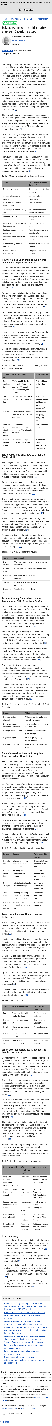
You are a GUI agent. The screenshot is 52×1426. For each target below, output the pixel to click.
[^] (9, 24)
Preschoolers (43, 19)
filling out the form (27, 1408)
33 (12, 1117)
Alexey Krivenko (7, 51)
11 (35, 477)
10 (18, 360)
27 (48, 950)
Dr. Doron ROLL (19, 41)
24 (36, 829)
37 (19, 1261)
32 (9, 1094)
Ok (20, 10)
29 (14, 984)
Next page (4, 1422)
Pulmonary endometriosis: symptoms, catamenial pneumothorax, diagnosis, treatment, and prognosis (25, 1360)
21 (21, 779)
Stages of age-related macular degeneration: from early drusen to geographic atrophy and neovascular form (24, 1345)
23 (25, 815)
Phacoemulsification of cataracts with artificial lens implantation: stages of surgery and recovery (24, 1315)
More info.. (28, 10)
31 (30, 1075)
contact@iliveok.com (9, 1408)
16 (34, 626)
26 (10, 934)
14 (27, 530)
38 (6, 1277)
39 (33, 1286)
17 (45, 643)
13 (42, 513)
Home (4, 19)
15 (20, 546)
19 (28, 679)
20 (31, 699)
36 (46, 1248)
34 (10, 1139)
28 (25, 967)
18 (39, 660)
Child (32, 19)
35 (22, 1156)
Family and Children (18, 19)
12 (33, 493)
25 (42, 843)
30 (26, 995)
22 (25, 798)
